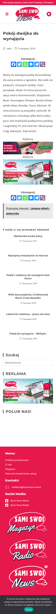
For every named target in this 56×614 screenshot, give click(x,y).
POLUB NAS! (18, 411)
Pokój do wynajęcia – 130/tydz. (28, 333)
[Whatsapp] (25, 64)
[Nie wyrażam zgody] (52, 604)
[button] (7, 14)
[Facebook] (13, 64)
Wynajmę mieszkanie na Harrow (28, 255)
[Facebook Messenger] (31, 64)
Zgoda (29, 609)
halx (9, 48)
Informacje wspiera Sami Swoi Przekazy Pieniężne (28, 2)
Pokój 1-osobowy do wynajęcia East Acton (28, 277)
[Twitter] (19, 64)
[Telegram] (36, 64)
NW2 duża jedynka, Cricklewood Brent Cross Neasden (28, 296)
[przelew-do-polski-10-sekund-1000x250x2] (28, 148)
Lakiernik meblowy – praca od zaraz (28, 314)
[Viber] (42, 64)
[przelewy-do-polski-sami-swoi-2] (28, 171)
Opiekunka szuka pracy (28, 236)
